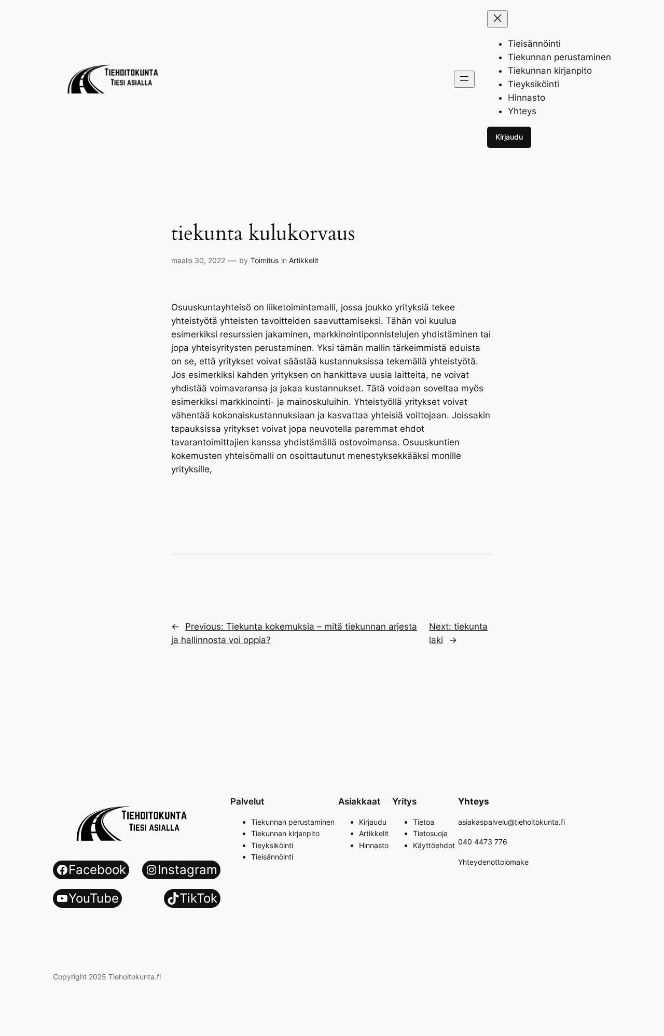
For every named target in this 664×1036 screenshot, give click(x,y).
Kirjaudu (509, 136)
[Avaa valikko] (464, 79)
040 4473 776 (482, 841)
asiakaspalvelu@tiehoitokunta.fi (511, 821)
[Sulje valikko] (497, 19)
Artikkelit (304, 260)
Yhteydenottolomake (493, 861)
